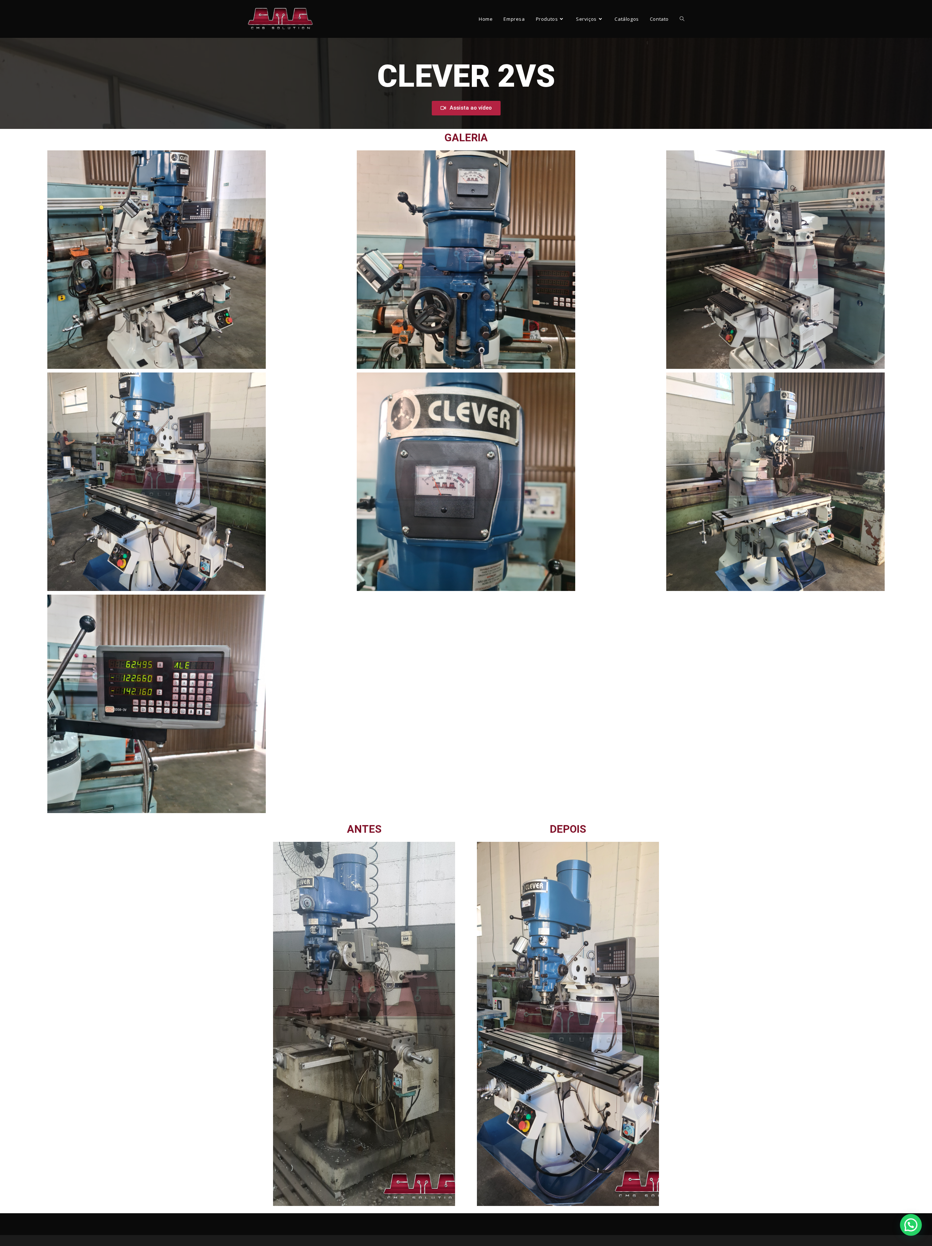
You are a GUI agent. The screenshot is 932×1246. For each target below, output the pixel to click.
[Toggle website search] (682, 18)
